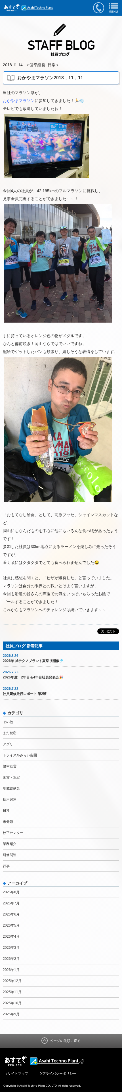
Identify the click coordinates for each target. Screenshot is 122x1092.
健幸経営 (37, 65)
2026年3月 (11, 948)
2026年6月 (11, 914)
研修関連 (9, 855)
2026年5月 (11, 925)
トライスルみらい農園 (20, 755)
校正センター (13, 833)
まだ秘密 (9, 733)
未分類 (8, 822)
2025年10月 (12, 1003)
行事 (6, 866)
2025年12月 (12, 981)
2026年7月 (11, 903)
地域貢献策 (11, 788)
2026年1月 (11, 970)
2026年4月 (11, 937)
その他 (8, 722)
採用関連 (9, 800)
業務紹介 (9, 844)
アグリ (8, 744)
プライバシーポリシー (59, 1074)
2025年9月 (11, 1014)
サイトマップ (18, 1074)
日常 (52, 65)
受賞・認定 (11, 777)
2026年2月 (11, 959)
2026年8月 (11, 892)
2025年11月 (12, 992)
